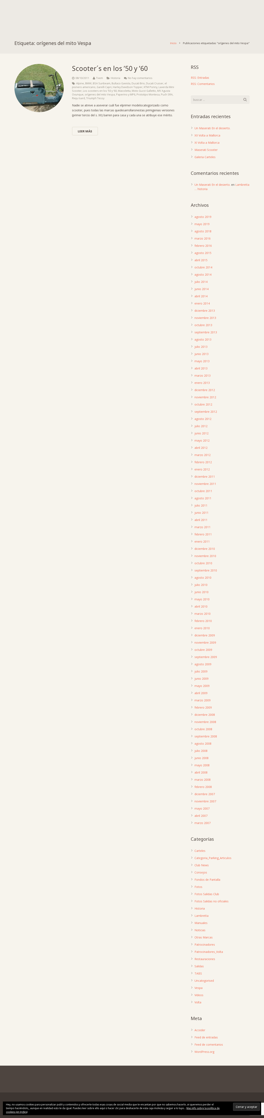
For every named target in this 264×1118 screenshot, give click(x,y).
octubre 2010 (203, 563)
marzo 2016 (202, 238)
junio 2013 (201, 354)
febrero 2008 (203, 787)
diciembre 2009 (204, 635)
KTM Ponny (150, 87)
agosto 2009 (202, 664)
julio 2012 (200, 426)
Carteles (199, 851)
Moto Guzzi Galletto (144, 91)
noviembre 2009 (205, 642)
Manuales (200, 923)
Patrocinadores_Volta (208, 952)
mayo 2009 (202, 686)
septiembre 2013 (205, 332)
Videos (198, 995)
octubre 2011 (203, 491)
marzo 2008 (202, 780)
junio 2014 (201, 289)
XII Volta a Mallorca (207, 135)
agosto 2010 (202, 578)
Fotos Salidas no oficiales (211, 901)
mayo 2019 (202, 224)
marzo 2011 (202, 527)
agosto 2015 (202, 253)
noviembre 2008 (205, 722)
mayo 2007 (202, 808)
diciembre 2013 (204, 311)
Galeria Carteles (205, 157)
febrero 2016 (203, 246)
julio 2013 (200, 347)
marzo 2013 (202, 375)
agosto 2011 (202, 498)
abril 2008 (200, 772)
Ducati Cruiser (154, 83)
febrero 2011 (203, 534)
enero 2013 (202, 383)
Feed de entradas (206, 1037)
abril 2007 (200, 816)
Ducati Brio (138, 83)
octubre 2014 (203, 267)
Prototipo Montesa (148, 94)
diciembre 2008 (204, 715)
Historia (115, 78)
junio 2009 (201, 679)
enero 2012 (202, 469)
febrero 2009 (203, 707)
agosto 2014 (202, 274)
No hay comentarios (140, 78)
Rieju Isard (78, 98)
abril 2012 (200, 448)
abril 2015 (200, 260)
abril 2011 (200, 520)
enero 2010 (202, 628)
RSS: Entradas (200, 78)
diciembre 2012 (204, 390)
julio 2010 (200, 585)
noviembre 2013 (205, 318)
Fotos (198, 887)
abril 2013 (200, 368)
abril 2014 (200, 296)
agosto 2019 (202, 217)
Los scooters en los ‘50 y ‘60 (100, 91)
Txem (99, 78)
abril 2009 (200, 693)
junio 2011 (201, 513)
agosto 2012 (202, 419)
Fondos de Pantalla (207, 880)
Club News (201, 865)
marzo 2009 (202, 700)
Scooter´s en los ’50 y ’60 (110, 68)
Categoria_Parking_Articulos (212, 858)
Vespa (198, 988)
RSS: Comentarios (203, 84)
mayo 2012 (202, 440)
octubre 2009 (203, 650)
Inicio (173, 43)
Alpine (80, 83)
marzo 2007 (202, 823)
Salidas (199, 966)
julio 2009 (200, 671)
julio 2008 (200, 751)
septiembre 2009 (205, 657)
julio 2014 (200, 282)
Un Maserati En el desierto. (212, 128)
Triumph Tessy (95, 98)
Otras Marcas (203, 937)
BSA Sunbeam (101, 83)
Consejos (200, 872)
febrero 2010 (203, 621)
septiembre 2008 (205, 736)
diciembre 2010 (204, 549)
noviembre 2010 (205, 556)
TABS (198, 973)
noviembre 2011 (205, 484)
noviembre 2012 (205, 397)
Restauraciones (204, 959)
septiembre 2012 (205, 412)
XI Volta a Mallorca (206, 143)
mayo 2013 (202, 361)
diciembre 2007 (204, 794)
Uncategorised (204, 981)
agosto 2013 (202, 339)
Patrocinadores (204, 944)
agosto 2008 (202, 743)
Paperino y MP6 (125, 94)
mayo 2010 (202, 599)
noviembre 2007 (205, 801)
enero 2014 (202, 303)
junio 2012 (201, 433)
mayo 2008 (202, 765)
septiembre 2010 (205, 570)
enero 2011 (202, 541)
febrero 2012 (203, 462)
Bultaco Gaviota (121, 83)
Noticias (199, 930)
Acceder (199, 1030)
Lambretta (201, 916)
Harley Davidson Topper (128, 87)
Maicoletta (124, 91)
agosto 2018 (202, 231)
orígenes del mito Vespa (100, 94)
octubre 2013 (203, 325)
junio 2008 (201, 758)
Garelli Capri (104, 87)
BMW (88, 83)
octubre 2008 (203, 729)
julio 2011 (200, 505)
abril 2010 (200, 606)
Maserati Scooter (206, 150)
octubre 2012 (203, 404)
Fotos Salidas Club (206, 894)
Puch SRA (167, 94)
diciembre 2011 (204, 476)
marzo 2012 (202, 455)
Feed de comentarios (208, 1044)
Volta (197, 1002)
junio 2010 (201, 592)
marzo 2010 (202, 614)
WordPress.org (204, 1052)
